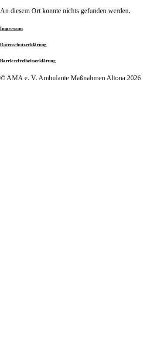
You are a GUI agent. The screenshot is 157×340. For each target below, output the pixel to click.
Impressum (11, 28)
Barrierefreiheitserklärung (28, 60)
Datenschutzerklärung (23, 44)
